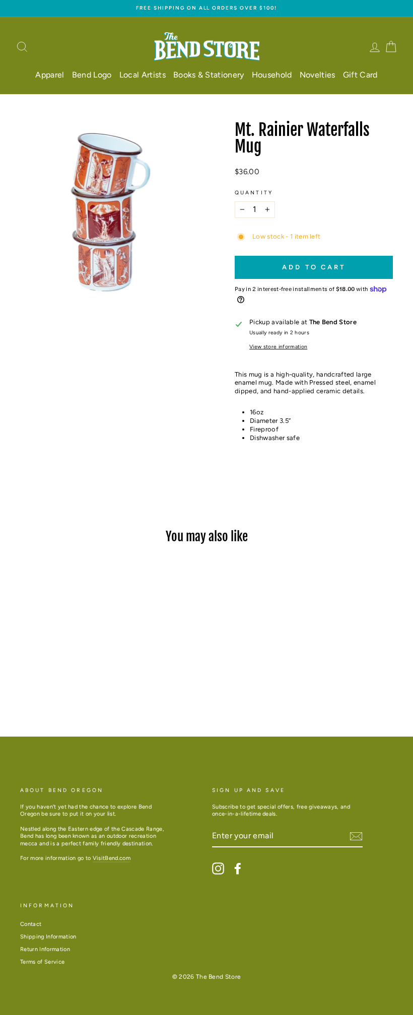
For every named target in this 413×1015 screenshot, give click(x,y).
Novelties (317, 75)
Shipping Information (48, 936)
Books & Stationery (208, 75)
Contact (30, 924)
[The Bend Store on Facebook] (238, 868)
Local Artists (142, 75)
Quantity (254, 192)
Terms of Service (42, 962)
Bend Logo (92, 75)
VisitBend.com (111, 858)
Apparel (49, 75)
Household (272, 75)
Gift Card (360, 75)
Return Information (45, 949)
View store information (278, 346)
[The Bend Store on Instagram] (218, 868)
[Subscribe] (356, 836)
